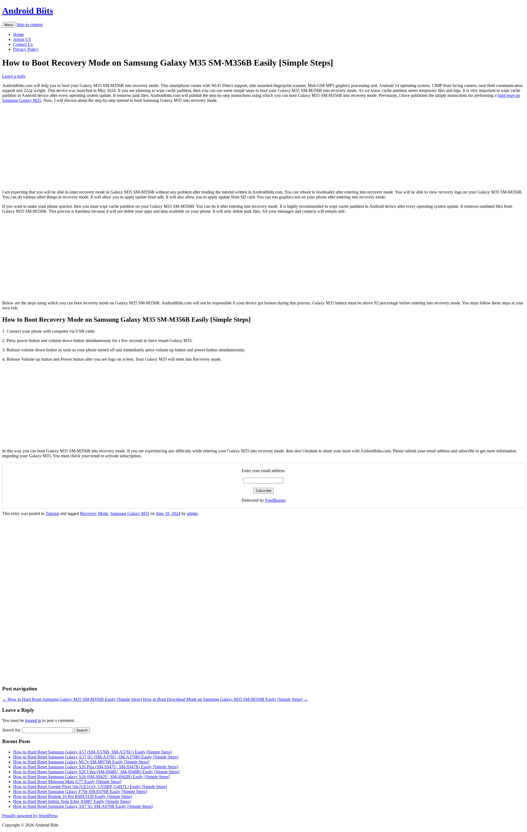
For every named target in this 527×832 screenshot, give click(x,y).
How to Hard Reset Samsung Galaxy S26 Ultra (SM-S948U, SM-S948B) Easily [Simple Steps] (96, 771)
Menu (8, 25)
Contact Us (23, 44)
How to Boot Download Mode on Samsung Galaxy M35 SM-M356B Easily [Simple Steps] (225, 699)
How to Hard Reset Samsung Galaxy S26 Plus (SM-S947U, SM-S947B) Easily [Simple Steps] (95, 766)
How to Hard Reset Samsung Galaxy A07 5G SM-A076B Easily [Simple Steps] (83, 806)
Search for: (11, 730)
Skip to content (29, 24)
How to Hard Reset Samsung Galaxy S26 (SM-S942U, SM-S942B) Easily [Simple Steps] (91, 776)
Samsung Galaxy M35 (129, 513)
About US (22, 39)
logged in (33, 720)
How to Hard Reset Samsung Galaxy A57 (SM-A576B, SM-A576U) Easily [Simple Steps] (92, 752)
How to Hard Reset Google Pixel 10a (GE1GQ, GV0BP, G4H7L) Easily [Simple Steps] (90, 786)
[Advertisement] (263, 145)
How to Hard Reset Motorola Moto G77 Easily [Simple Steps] (67, 781)
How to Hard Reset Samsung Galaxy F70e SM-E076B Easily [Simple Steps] (80, 791)
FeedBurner (275, 500)
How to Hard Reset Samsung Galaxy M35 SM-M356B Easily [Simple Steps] (72, 699)
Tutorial (52, 513)
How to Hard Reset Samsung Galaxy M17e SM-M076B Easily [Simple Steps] (81, 762)
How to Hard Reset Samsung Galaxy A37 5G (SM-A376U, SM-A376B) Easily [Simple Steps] (95, 757)
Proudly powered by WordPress (29, 815)
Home (18, 34)
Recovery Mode (94, 513)
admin (192, 513)
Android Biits (27, 11)
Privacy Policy (25, 49)
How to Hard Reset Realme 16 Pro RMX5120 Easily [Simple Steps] (72, 796)
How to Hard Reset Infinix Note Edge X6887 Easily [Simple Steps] (72, 801)
